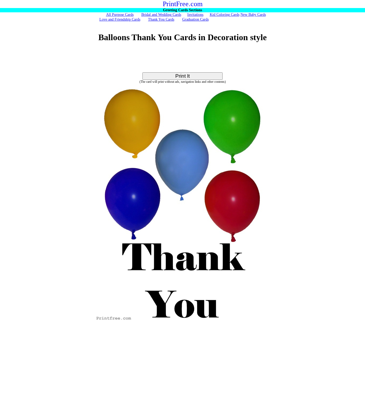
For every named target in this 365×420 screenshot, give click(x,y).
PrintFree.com (183, 4)
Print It (182, 76)
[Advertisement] (182, 60)
